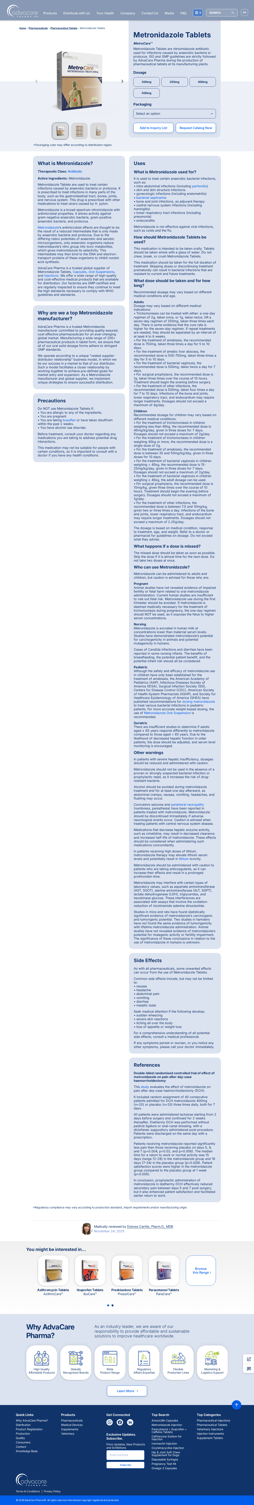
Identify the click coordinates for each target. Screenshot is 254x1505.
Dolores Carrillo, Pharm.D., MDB (150, 1226)
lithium (184, 859)
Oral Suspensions (101, 272)
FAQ (183, 13)
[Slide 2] (112, 1305)
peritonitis (199, 186)
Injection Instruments (210, 1433)
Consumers (23, 1442)
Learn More (128, 1391)
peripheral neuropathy (187, 804)
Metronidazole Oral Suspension (167, 713)
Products (50, 13)
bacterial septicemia (151, 198)
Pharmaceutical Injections (213, 1420)
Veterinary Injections (210, 1429)
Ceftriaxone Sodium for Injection (167, 1438)
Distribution (23, 1424)
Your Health (105, 13)
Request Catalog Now (196, 128)
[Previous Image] (36, 81)
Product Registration (29, 1429)
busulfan (69, 420)
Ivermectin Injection (164, 1443)
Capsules (80, 272)
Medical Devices (72, 1424)
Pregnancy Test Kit (164, 1463)
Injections (51, 276)
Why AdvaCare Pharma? (32, 1420)
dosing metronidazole (198, 701)
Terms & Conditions (28, 1491)
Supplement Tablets (210, 1438)
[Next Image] (122, 81)
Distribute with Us (76, 13)
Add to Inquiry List (153, 128)
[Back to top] (236, 1405)
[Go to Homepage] (21, 11)
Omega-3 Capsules (164, 1468)
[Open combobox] (175, 113)
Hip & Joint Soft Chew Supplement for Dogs (166, 1453)
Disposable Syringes (165, 1459)
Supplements (69, 1429)
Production (23, 1433)
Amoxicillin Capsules (165, 1420)
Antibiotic (75, 171)
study (145, 1087)
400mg (203, 81)
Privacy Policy (52, 1491)
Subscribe (125, 1464)
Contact (21, 1446)
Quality (20, 1438)
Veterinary (67, 1433)
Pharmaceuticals (72, 1420)
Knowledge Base (27, 1451)
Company (127, 13)
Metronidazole (48, 227)
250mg (174, 81)
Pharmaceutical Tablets (212, 1424)
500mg (146, 93)
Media (169, 13)
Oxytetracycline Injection (168, 1448)
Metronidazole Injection (167, 1424)
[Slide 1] (108, 1305)
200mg (146, 81)
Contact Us (149, 13)
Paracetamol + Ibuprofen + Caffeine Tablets (169, 1430)
